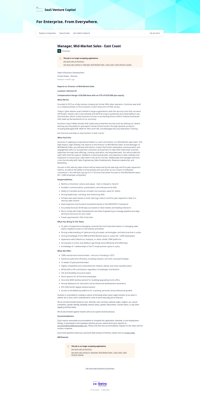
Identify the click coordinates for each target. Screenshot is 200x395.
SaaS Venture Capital (60, 10)
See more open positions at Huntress (100, 368)
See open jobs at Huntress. (73, 61)
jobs (64, 33)
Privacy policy (95, 390)
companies (47, 33)
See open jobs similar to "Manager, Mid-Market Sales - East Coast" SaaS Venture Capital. (97, 65)
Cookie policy (105, 390)
